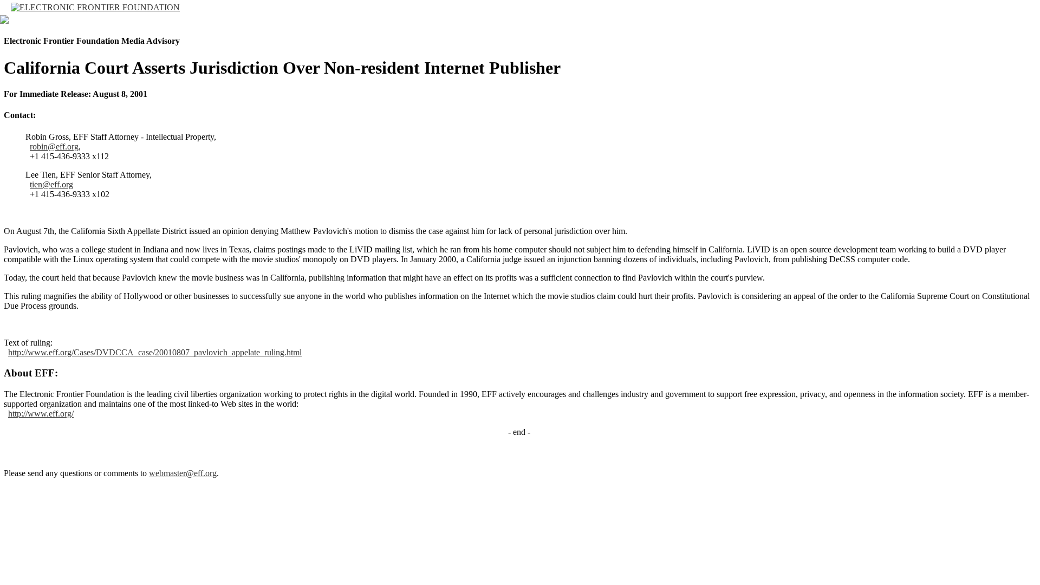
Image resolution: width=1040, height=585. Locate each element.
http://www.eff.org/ (41, 413)
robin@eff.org (54, 146)
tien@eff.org (51, 184)
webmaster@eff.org (183, 473)
